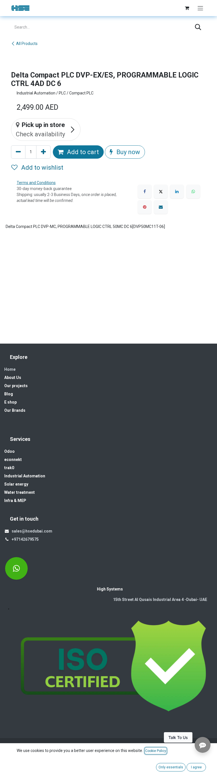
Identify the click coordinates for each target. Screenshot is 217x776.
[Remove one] (18, 152)
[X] (161, 191)
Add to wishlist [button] (41, 167)
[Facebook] (144, 191)
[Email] (161, 207)
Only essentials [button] (171, 767)
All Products (27, 43)
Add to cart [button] (82, 152)
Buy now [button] (127, 152)
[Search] (198, 27)
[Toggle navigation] (200, 8)
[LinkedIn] (177, 191)
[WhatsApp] (193, 191)
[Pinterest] (144, 207)
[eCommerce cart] (186, 8)
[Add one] (43, 152)
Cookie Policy (155, 751)
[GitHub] (16, 568)
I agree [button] (196, 767)
